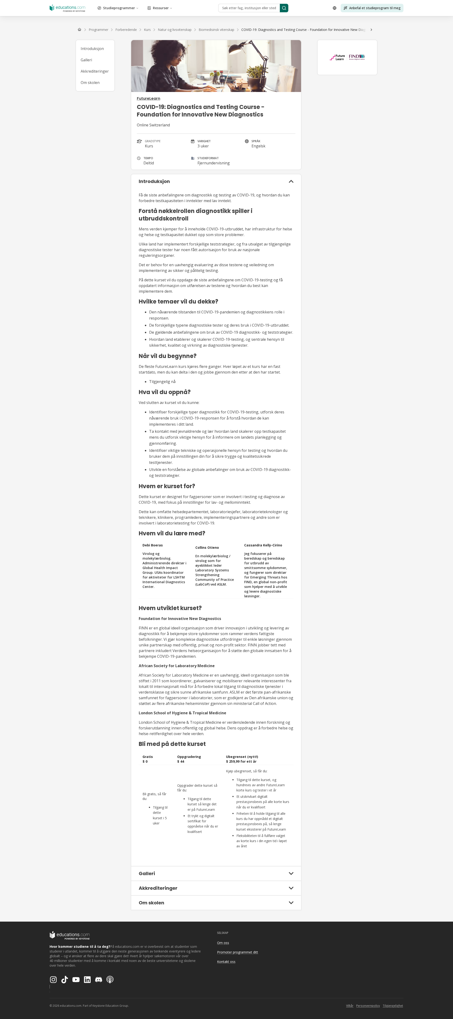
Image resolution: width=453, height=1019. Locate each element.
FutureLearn (148, 98)
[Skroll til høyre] (371, 29)
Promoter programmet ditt (237, 952)
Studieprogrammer (119, 8)
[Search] (284, 8)
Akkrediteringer (95, 71)
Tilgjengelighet (393, 1006)
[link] (308, 29)
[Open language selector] (334, 8)
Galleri (86, 59)
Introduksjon (92, 48)
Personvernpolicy (368, 1006)
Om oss (223, 942)
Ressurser (161, 8)
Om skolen (90, 82)
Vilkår (349, 1006)
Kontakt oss (226, 961)
